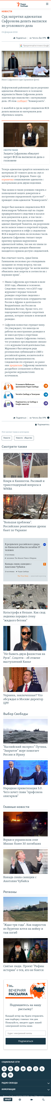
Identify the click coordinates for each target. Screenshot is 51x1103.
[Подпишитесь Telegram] (29, 1068)
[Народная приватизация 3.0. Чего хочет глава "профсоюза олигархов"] (25, 772)
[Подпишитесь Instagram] (35, 1068)
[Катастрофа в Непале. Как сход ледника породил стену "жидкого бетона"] (25, 596)
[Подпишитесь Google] (4, 1068)
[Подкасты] (4, 1075)
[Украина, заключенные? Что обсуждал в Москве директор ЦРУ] (25, 679)
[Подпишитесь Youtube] (23, 1068)
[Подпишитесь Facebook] (10, 1068)
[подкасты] (20, 1099)
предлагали (16, 365)
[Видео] (32, 1099)
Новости (7, 11)
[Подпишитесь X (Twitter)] (16, 1068)
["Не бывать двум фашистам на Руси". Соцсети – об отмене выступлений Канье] (25, 638)
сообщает (22, 101)
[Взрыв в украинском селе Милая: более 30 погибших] (25, 824)
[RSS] (42, 1068)
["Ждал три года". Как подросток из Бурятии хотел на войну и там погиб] (25, 909)
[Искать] (43, 1099)
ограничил (8, 180)
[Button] (19, 38)
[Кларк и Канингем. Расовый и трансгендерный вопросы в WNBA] (25, 465)
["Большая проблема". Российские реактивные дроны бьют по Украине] (25, 506)
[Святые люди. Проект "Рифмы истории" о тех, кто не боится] (25, 950)
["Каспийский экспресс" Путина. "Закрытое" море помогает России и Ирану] (25, 731)
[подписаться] (10, 1075)
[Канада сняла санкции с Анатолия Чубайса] (25, 861)
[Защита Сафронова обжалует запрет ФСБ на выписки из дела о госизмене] (26, 135)
